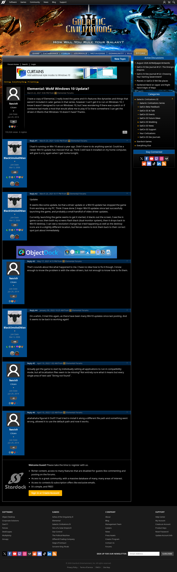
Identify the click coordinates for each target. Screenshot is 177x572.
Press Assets (110, 535)
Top (127, 141)
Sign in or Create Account (45, 492)
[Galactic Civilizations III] (88, 28)
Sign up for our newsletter (111, 553)
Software (13, 2)
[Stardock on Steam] (166, 158)
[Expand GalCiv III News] (138, 126)
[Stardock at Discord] (149, 163)
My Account (160, 520)
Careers (108, 528)
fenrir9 (13, 103)
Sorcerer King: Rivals (60, 546)
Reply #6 (31, 412)
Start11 (5, 524)
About (107, 517)
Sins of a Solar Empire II (61, 528)
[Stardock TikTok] (154, 163)
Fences (5, 528)
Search (25, 64)
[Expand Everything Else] (135, 145)
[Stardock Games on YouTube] (151, 158)
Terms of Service (86, 567)
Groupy (5, 539)
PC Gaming (32, 82)
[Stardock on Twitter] (141, 158)
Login (33, 64)
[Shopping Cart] (169, 2)
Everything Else (18, 82)
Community (35, 2)
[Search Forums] (174, 2)
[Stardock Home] (3, 2)
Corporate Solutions (10, 520)
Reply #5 (31, 363)
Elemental (56, 520)
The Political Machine (61, 535)
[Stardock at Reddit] (144, 163)
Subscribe (167, 553)
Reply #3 (31, 261)
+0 (13, 121)
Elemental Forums (65, 93)
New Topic (120, 58)
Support (63, 2)
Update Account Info (163, 535)
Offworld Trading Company (63, 539)
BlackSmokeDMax (15, 158)
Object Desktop (8, 517)
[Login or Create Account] (164, 2)
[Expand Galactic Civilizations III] (135, 99)
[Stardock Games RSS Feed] (164, 163)
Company (110, 512)
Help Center (160, 517)
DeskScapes (7, 531)
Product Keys (160, 528)
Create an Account (163, 524)
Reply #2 (33, 193)
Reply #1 (33, 140)
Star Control (57, 531)
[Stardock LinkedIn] (159, 163)
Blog (54, 2)
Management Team (113, 524)
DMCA (98, 567)
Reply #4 (33, 310)
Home (6, 82)
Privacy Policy (72, 567)
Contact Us (109, 543)
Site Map (106, 567)
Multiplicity (6, 535)
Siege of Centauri (59, 543)
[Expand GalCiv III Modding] (138, 122)
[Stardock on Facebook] (146, 158)
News (46, 2)
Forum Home (13, 64)
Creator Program (112, 539)
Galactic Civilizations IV (61, 524)
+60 (14, 172)
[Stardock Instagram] (161, 158)
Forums (108, 546)
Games (23, 2)
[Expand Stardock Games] (135, 141)
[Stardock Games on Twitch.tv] (156, 158)
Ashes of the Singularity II (62, 517)
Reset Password (161, 531)
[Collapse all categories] (172, 98)
